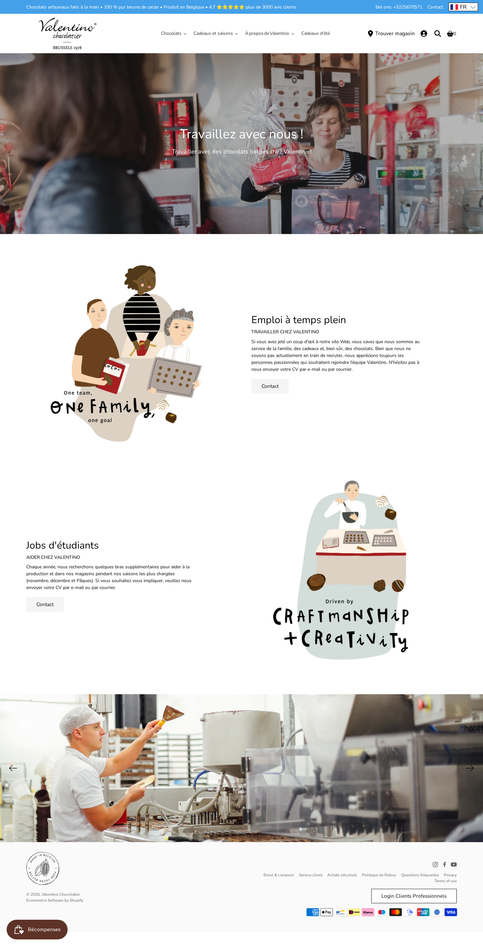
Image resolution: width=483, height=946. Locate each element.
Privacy (450, 875)
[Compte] (424, 33)
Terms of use (445, 881)
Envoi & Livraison (279, 875)
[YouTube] (454, 864)
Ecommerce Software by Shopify (54, 900)
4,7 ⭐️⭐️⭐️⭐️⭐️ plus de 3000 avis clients (252, 7)
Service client (310, 875)
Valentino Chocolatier (61, 894)
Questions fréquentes (420, 875)
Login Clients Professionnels (414, 895)
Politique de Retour (379, 875)
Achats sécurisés (342, 875)
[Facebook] (445, 864)
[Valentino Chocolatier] (67, 33)
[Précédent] (13, 768)
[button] (463, 7)
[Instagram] (435, 864)
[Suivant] (469, 768)
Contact (435, 7)
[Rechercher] (437, 33)
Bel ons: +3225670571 (399, 7)
